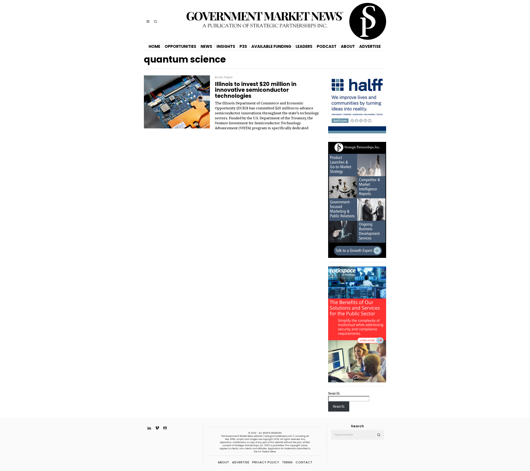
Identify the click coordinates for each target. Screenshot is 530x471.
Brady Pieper (224, 77)
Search (334, 393)
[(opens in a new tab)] (357, 200)
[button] (379, 435)
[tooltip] (149, 428)
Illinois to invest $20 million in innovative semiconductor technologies (255, 90)
